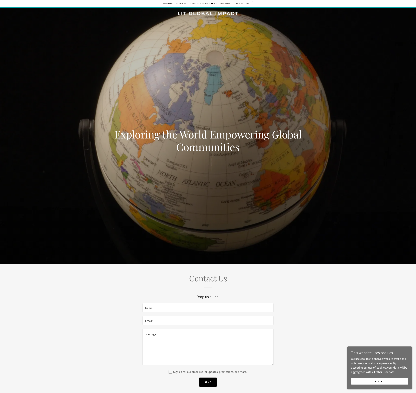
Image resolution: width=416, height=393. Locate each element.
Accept (379, 381)
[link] (208, 14)
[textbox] (208, 307)
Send (208, 382)
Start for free (242, 3)
